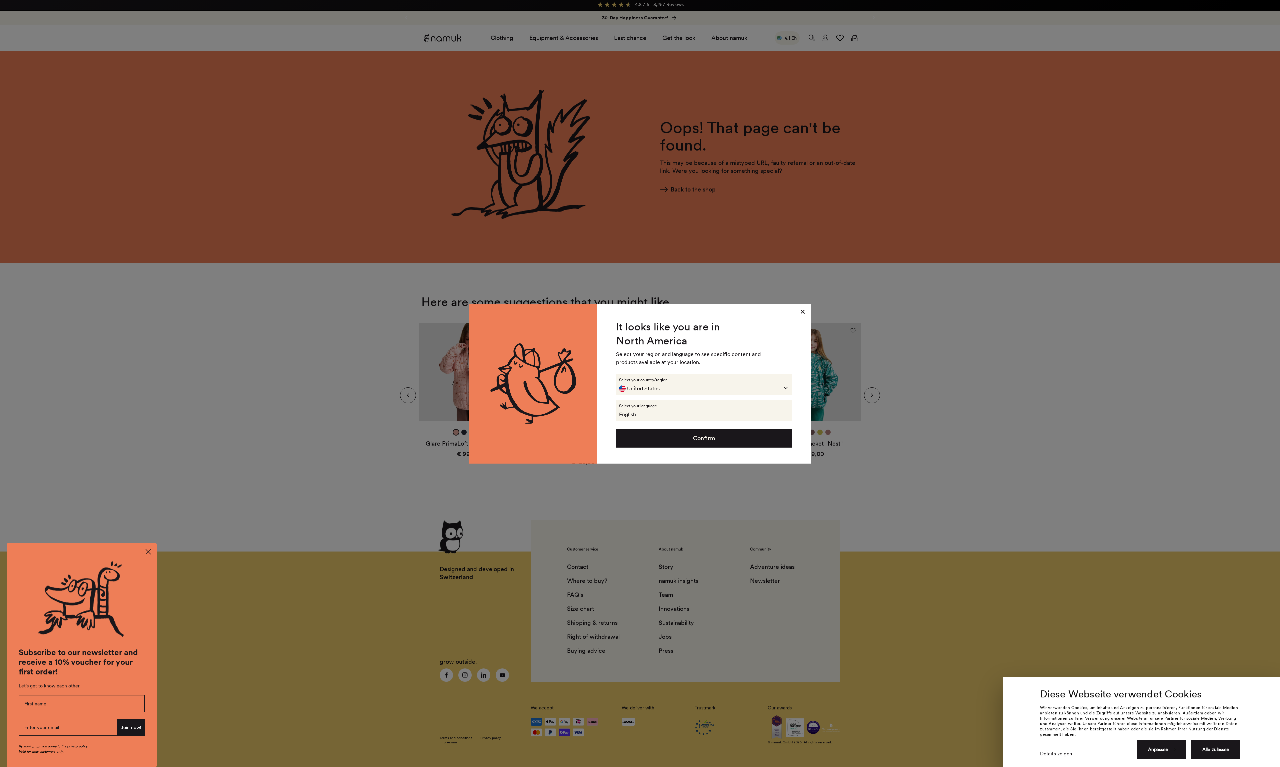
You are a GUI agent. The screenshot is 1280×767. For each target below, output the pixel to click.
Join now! (131, 727)
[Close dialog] (148, 552)
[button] (704, 384)
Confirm (704, 438)
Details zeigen (1056, 754)
